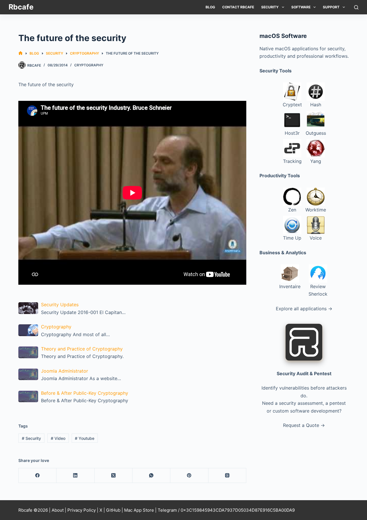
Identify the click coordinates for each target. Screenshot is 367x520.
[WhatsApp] (151, 475)
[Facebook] (37, 475)
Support (331, 7)
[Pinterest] (189, 475)
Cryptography (88, 65)
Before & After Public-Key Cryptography (84, 393)
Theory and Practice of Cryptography (82, 349)
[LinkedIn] (75, 475)
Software (301, 7)
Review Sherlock (318, 290)
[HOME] (20, 53)
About (58, 510)
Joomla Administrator (64, 371)
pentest (337, 403)
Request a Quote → (304, 425)
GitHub (113, 510)
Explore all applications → (304, 308)
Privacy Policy (81, 510)
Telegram (167, 510)
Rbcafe (21, 7)
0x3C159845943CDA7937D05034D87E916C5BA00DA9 (238, 510)
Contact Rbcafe (238, 7)
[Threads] (227, 475)
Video (58, 438)
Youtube (84, 438)
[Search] (356, 7)
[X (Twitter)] (113, 475)
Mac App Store (139, 510)
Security (270, 7)
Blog (210, 7)
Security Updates (60, 304)
